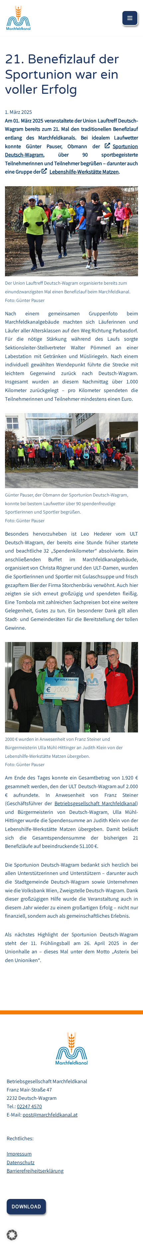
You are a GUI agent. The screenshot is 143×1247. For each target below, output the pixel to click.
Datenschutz (21, 1162)
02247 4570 (29, 1106)
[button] (12, 1235)
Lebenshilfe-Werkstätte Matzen (84, 171)
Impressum (19, 1153)
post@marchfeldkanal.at (50, 1114)
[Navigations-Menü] (130, 18)
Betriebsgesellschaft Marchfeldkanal (95, 803)
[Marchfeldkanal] (18, 18)
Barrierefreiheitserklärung (35, 1170)
